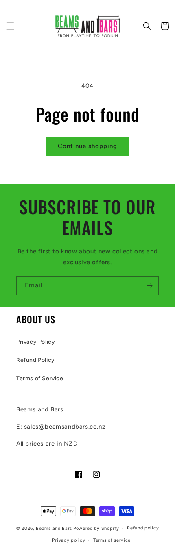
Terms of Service (39, 378)
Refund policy (143, 528)
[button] (10, 26)
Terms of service (112, 540)
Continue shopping (87, 146)
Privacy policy (68, 540)
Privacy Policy (35, 341)
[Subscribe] (149, 285)
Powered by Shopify (96, 528)
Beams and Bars (54, 528)
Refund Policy (35, 360)
